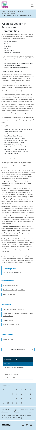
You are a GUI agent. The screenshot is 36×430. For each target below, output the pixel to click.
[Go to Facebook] (31, 425)
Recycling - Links (8, 340)
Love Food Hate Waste (11, 378)
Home (3, 11)
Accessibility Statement (5, 411)
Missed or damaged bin (10, 285)
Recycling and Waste (8, 13)
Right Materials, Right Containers (13, 309)
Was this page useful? (18, 349)
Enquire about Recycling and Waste (14, 290)
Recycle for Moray (9, 371)
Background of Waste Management (14, 367)
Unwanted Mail (8, 320)
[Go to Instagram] (27, 425)
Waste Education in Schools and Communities (17, 364)
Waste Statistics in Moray (11, 374)
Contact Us (31, 411)
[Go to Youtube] (23, 425)
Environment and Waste (15, 11)
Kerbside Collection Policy (11, 325)
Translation (24, 410)
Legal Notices (16, 411)
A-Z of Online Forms (9, 294)
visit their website (11, 159)
